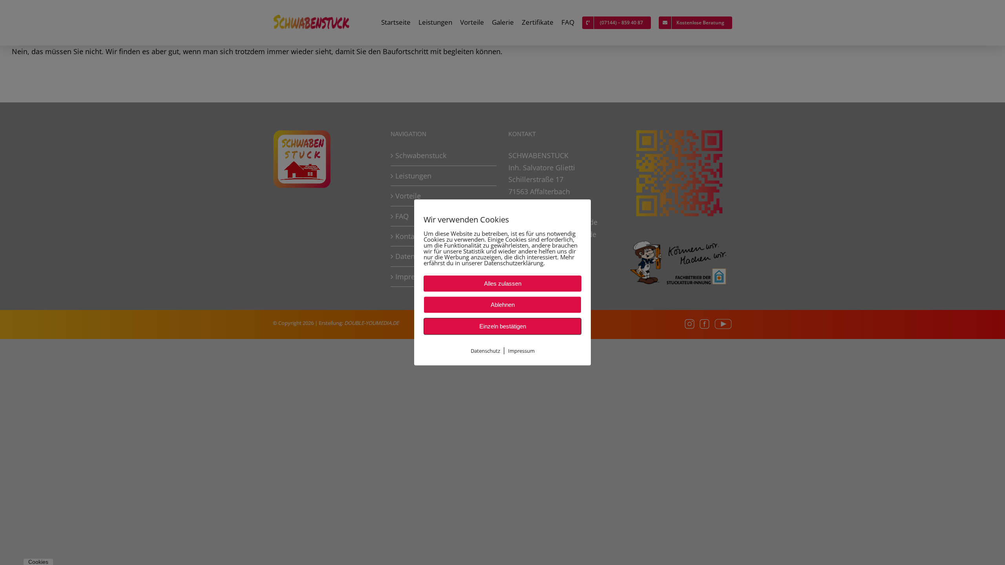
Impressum (521, 350)
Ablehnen (503, 304)
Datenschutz (485, 350)
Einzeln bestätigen (502, 326)
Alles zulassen (502, 283)
